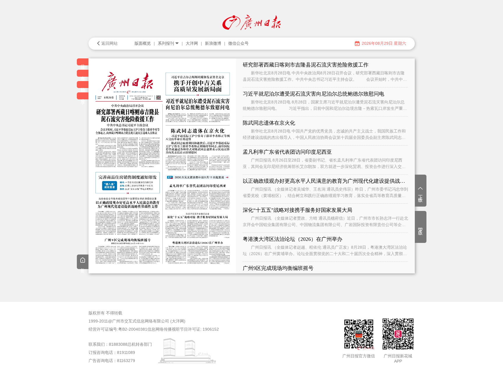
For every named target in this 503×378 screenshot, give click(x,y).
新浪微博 (213, 43)
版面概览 (142, 43)
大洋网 (192, 43)
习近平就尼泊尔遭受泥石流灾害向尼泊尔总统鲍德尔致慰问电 (313, 94)
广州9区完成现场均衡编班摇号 (278, 268)
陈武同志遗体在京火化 (269, 123)
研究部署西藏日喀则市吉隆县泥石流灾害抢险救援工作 (306, 65)
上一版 (420, 193)
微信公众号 (238, 43)
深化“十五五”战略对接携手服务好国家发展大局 (297, 210)
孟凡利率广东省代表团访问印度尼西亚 (287, 152)
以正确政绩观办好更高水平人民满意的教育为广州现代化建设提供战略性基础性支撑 (325, 181)
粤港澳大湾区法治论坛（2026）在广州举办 (292, 239)
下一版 (420, 226)
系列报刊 (166, 43)
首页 (82, 266)
